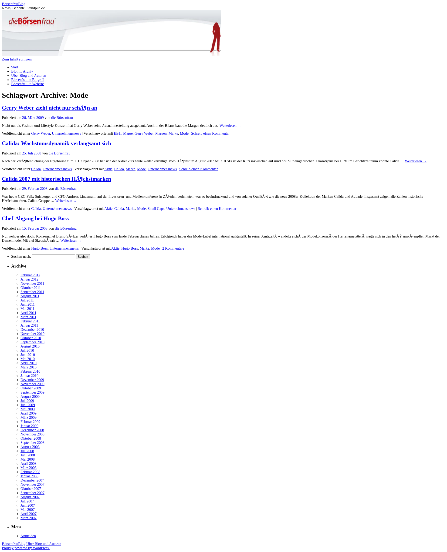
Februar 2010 (30, 371)
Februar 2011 (30, 321)
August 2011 (29, 296)
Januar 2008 (29, 476)
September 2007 (32, 493)
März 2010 (28, 367)
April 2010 (28, 363)
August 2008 (30, 447)
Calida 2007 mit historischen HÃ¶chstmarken (56, 179)
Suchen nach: (21, 256)
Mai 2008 (27, 459)
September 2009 (32, 392)
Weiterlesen (230, 125)
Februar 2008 (30, 472)
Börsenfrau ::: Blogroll (27, 80)
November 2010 (32, 334)
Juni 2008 (27, 455)
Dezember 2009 (32, 380)
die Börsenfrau (62, 118)
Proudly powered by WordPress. (26, 548)
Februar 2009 (30, 422)
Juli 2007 (27, 501)
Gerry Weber (40, 133)
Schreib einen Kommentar (210, 133)
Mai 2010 (27, 359)
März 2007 (28, 518)
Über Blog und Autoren (28, 75)
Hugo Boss (39, 248)
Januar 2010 (29, 376)
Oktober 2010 (30, 338)
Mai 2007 (27, 510)
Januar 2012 (29, 279)
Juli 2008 (27, 451)
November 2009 (32, 384)
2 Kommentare (173, 248)
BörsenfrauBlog (13, 4)
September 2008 (32, 443)
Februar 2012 (30, 275)
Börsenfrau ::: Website (27, 84)
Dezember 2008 (32, 430)
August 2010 (30, 346)
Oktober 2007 (30, 489)
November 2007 (32, 484)
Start (14, 67)
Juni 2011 (27, 304)
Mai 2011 (27, 309)
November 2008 (32, 434)
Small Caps (156, 209)
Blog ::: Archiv (22, 71)
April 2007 (28, 514)
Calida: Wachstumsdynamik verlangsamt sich (56, 143)
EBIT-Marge (123, 133)
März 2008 (28, 468)
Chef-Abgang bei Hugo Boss (35, 218)
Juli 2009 (27, 401)
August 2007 (30, 497)
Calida (36, 169)
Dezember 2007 (32, 480)
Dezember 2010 (32, 329)
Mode (184, 133)
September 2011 (32, 292)
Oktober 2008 (30, 438)
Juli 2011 (27, 300)
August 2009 (30, 396)
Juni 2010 (27, 355)
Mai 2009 (27, 409)
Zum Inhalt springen (17, 59)
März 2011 (28, 317)
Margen (161, 133)
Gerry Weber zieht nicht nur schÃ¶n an (49, 108)
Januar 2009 (29, 426)
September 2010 (32, 342)
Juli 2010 (27, 350)
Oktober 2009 (30, 388)
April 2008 (28, 463)
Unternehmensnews (66, 133)
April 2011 (28, 313)
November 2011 (32, 283)
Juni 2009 (27, 405)
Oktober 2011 (30, 288)
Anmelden (28, 536)
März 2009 (28, 417)
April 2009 (28, 413)
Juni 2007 (27, 505)
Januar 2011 (29, 325)
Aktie (108, 169)
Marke (173, 133)
